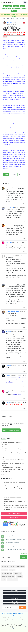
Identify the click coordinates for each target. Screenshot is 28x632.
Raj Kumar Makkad (10, 207)
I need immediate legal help (11, 487)
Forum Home (14, 590)
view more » (23, 553)
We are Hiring (9, 613)
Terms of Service (21, 613)
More (13, 10)
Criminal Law (5, 570)
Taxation (4, 580)
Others (15, 580)
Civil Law (12, 566)
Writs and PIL (7, 8)
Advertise (15, 613)
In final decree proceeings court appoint (15, 549)
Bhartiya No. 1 (9, 242)
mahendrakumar (9, 255)
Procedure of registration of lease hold (15, 546)
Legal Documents (18, 573)
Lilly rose (8, 225)
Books (22, 6)
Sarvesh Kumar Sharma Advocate (12, 311)
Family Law (12, 570)
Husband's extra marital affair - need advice (15, 495)
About (3, 613)
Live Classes (8, 6)
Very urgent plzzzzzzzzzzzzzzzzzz (12, 497)
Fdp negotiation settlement (9, 457)
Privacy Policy (13, 615)
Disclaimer (7, 615)
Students (10, 580)
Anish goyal (8, 188)
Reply (6, 174)
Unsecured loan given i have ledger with (15, 539)
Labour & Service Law (7, 573)
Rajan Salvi (8, 284)
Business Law (5, 566)
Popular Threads (14, 598)
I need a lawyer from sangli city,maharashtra (15, 505)
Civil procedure (6, 471)
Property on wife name (8, 446)
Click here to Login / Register (11, 430)
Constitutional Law (20, 566)
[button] (24, 23)
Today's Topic (14, 596)
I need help (7, 499)
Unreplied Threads (14, 517)
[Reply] (23, 204)
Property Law (19, 576)
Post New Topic (14, 601)
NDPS (14, 8)
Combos (16, 6)
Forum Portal (14, 593)
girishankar (8, 365)
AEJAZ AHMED (10, 22)
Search (23, 557)
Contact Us (20, 615)
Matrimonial (21, 8)
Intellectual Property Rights (8, 576)
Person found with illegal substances (11, 467)
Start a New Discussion (14, 513)
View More (3, 474)
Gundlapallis (8, 331)
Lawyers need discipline (10, 493)
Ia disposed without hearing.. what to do (12, 469)
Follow (14, 174)
